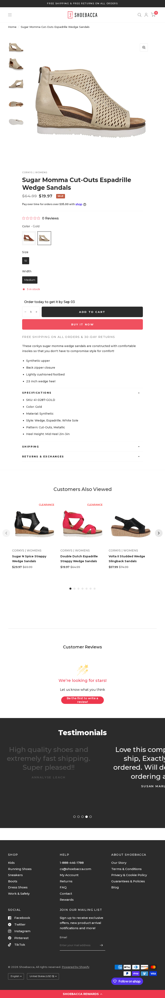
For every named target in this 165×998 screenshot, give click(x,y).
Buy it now (82, 324)
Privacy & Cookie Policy (129, 875)
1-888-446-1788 (72, 863)
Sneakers (15, 875)
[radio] (29, 238)
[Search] (139, 14)
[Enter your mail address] (101, 945)
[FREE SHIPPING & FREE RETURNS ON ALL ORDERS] (82, 3)
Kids (11, 863)
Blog (115, 887)
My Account (69, 875)
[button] (82, 994)
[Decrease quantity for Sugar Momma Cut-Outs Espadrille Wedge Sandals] (25, 312)
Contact (66, 893)
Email (63, 937)
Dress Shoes (18, 887)
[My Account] (146, 14)
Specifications (37, 392)
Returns (66, 881)
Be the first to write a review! (82, 700)
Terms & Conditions (126, 869)
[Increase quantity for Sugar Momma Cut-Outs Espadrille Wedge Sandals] (36, 312)
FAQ (63, 887)
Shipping (30, 446)
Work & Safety (19, 893)
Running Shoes (20, 869)
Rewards (67, 900)
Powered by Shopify (75, 967)
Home (12, 26)
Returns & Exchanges (43, 456)
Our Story (118, 863)
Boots (12, 881)
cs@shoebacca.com (75, 869)
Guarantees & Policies (128, 881)
